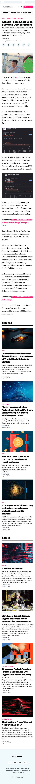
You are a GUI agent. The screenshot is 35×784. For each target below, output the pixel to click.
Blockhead (5, 38)
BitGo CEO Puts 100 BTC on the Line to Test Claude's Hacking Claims (15, 459)
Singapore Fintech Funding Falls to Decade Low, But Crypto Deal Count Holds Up (16, 671)
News (3, 18)
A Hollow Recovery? (12, 568)
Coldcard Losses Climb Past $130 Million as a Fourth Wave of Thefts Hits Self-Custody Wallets (17, 357)
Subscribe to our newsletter (17, 768)
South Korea (11, 18)
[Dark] (19, 7)
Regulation (6, 404)
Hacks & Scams (7, 719)
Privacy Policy (18, 773)
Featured (15, 12)
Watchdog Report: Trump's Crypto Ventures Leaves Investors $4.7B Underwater (17, 618)
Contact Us (25, 770)
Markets (5, 565)
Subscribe (28, 7)
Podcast (27, 12)
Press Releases (12, 770)
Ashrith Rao (6, 584)
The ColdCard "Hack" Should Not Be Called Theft (17, 723)
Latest (5, 12)
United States (6, 613)
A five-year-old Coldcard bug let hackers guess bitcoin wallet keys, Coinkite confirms (17, 509)
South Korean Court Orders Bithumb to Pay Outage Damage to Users (17, 223)
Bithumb (20, 18)
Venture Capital (7, 666)
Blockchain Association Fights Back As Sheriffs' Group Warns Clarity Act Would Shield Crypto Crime (17, 411)
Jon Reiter (5, 741)
